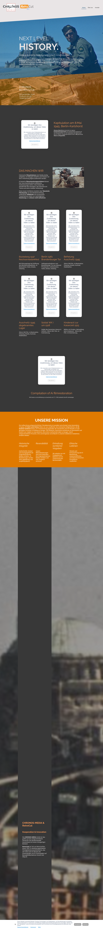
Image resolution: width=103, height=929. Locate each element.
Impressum (33, 927)
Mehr (39, 927)
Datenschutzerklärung (34, 141)
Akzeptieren (35, 144)
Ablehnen (85, 924)
